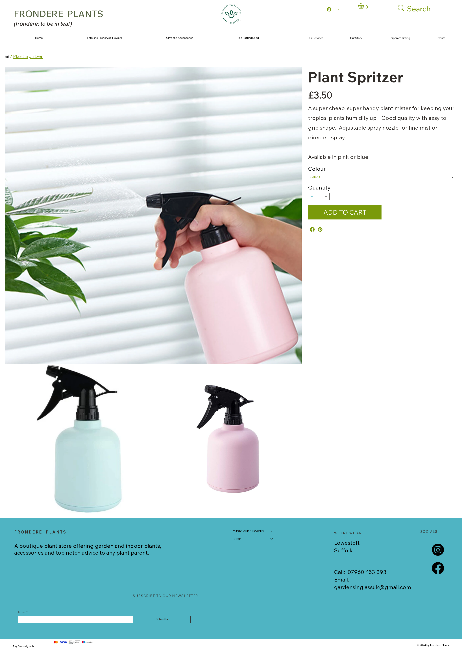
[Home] (7, 56)
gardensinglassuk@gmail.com (372, 587)
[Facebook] (312, 229)
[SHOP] (271, 539)
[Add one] (326, 196)
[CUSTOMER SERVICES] (271, 531)
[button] (364, 6)
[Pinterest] (320, 229)
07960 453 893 (367, 572)
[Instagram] (438, 550)
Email (23, 612)
